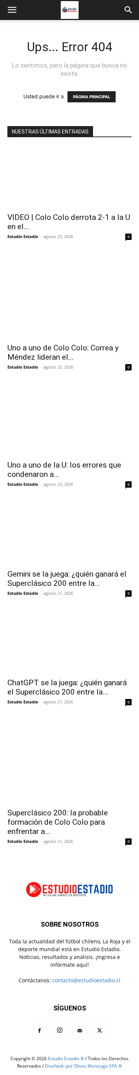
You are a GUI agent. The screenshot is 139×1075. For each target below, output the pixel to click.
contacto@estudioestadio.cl (86, 980)
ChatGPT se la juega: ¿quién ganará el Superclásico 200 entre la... (67, 687)
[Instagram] (59, 1030)
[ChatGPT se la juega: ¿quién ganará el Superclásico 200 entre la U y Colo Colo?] (69, 642)
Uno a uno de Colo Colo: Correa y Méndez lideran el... (63, 352)
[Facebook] (39, 1030)
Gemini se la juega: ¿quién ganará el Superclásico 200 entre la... (66, 579)
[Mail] (79, 1030)
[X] (99, 1030)
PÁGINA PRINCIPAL (91, 96)
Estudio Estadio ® (66, 1058)
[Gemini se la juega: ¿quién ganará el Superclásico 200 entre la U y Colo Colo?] (69, 533)
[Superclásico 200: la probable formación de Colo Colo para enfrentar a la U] (69, 762)
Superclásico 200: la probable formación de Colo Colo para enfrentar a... (57, 822)
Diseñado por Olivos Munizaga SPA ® (83, 1066)
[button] (12, 10)
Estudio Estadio (22, 236)
